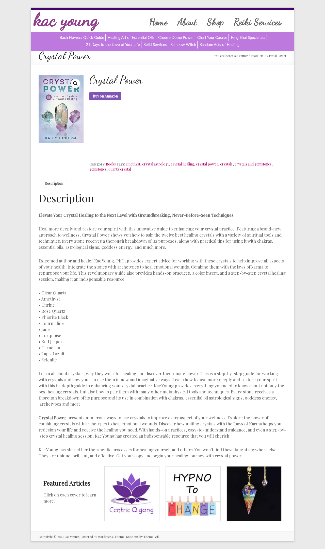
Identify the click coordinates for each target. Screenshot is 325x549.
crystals (226, 164)
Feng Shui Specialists (248, 38)
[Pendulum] (254, 469)
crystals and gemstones (253, 164)
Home (158, 21)
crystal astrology (155, 164)
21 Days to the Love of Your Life (113, 45)
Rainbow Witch (183, 45)
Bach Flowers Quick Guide (82, 38)
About (187, 21)
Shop (215, 21)
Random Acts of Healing (219, 45)
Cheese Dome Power (176, 38)
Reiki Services (257, 21)
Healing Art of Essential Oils (131, 38)
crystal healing (182, 164)
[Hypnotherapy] (193, 469)
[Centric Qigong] (132, 469)
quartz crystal (119, 169)
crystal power (207, 164)
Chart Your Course (212, 38)
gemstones (97, 169)
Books (111, 164)
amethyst (133, 164)
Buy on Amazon (105, 96)
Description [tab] (54, 183)
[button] (75, 83)
